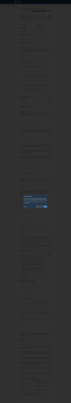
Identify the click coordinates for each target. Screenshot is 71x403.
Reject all (25, 206)
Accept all (45, 206)
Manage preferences (39, 206)
